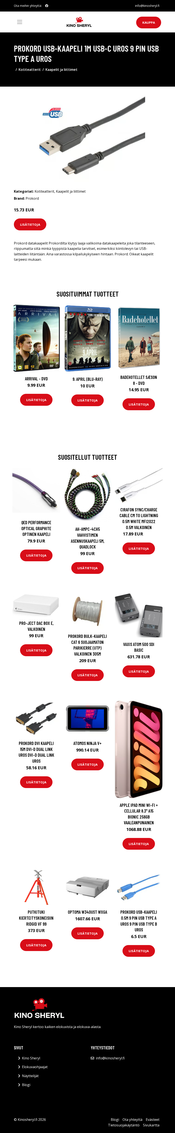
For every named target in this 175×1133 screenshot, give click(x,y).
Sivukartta (151, 1125)
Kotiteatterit (30, 69)
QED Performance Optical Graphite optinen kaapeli (36, 528)
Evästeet (152, 1119)
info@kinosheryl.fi (147, 6)
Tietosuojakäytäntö (124, 1125)
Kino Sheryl (31, 1058)
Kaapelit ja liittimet (61, 69)
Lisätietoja (30, 224)
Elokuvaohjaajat (35, 1067)
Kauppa (148, 22)
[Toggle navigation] (19, 22)
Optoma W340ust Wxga (87, 912)
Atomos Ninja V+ (87, 743)
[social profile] (47, 6)
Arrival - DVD (36, 378)
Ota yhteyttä (132, 1119)
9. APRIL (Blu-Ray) (88, 379)
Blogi (26, 1084)
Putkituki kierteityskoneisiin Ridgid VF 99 (36, 917)
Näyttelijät (30, 1075)
